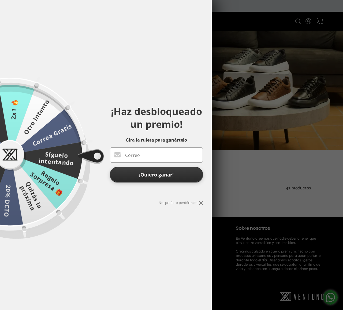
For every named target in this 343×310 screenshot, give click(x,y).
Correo (132, 155)
